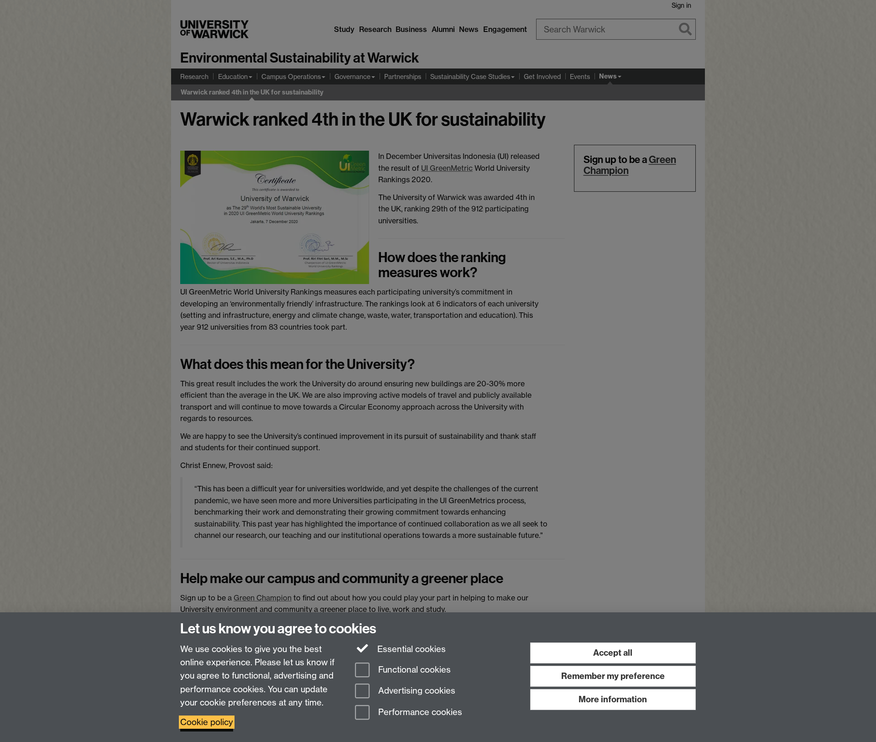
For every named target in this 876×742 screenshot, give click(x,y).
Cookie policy (206, 722)
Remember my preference (613, 676)
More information (613, 699)
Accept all (612, 652)
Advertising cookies (415, 691)
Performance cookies (419, 712)
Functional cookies (413, 669)
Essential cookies (410, 649)
